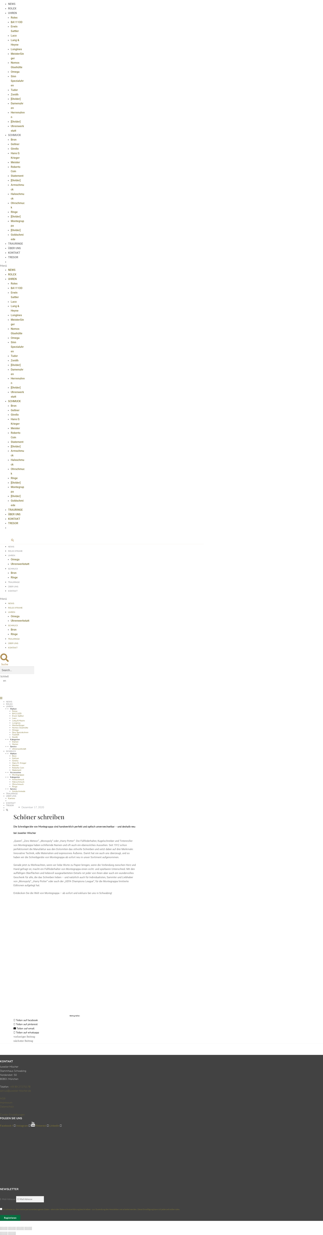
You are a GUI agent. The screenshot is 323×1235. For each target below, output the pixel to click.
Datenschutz (7, 1106)
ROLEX (12, 8)
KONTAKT (14, 252)
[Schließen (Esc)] (4, 1228)
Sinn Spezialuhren (17, 81)
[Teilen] (12, 1228)
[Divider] (16, 98)
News (11, 546)
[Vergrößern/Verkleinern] (28, 1228)
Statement (17, 175)
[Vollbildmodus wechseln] (20, 1228)
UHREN (12, 13)
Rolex (14, 17)
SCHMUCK (14, 135)
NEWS (11, 4)
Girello (15, 148)
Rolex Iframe (15, 551)
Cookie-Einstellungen (12, 1114)
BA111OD (16, 22)
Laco (14, 35)
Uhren (11, 555)
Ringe (14, 212)
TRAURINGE (15, 243)
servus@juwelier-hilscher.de (15, 1090)
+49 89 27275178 (19, 1086)
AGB (2, 1098)
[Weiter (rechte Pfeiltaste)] (12, 1233)
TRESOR (13, 257)
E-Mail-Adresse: (8, 1199)
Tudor (14, 90)
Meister (15, 162)
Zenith (15, 94)
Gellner (15, 144)
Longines (16, 49)
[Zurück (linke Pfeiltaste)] (4, 1233)
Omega (15, 71)
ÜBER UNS (14, 248)
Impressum (6, 1102)
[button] (12, 265)
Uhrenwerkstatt (20, 564)
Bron (13, 139)
